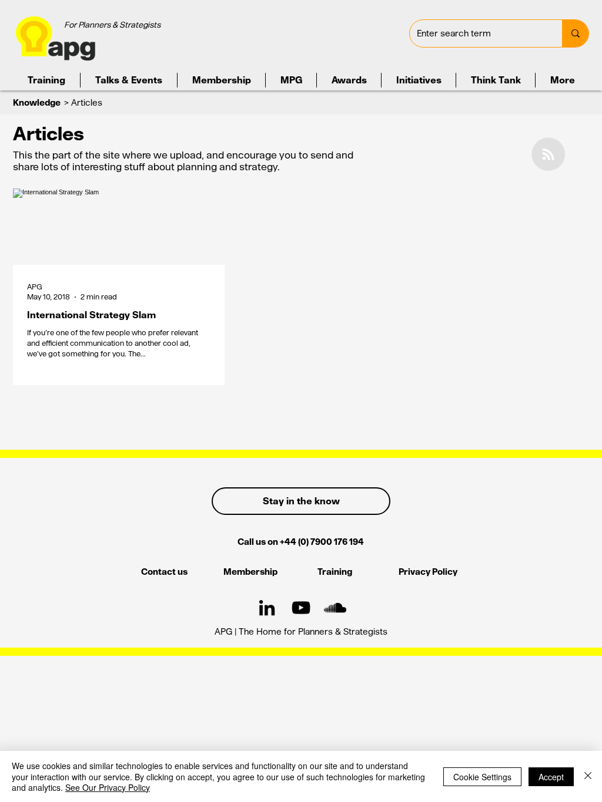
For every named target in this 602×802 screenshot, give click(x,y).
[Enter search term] (575, 33)
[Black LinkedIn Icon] (267, 608)
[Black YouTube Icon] (301, 608)
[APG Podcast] (335, 608)
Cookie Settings (482, 777)
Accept (551, 777)
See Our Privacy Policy (107, 787)
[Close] (588, 776)
